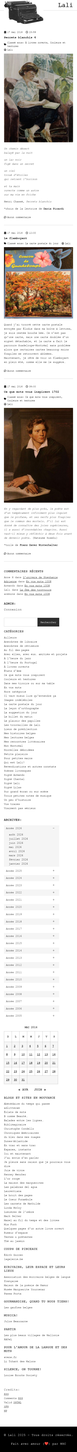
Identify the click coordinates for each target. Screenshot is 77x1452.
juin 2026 (16, 843)
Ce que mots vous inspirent (24, 675)
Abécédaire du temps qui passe (27, 1103)
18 (30, 1063)
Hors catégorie (15, 691)
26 (38, 1071)
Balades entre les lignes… (23, 1120)
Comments (13, 1398)
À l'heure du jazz (17, 658)
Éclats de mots (15, 1112)
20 (46, 1063)
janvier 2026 (18, 863)
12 (38, 1054)
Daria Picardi (53, 208)
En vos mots (12, 687)
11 (30, 1054)
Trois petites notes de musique (27, 795)
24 (23, 1071)
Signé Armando (14, 775)
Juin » (40, 1089)
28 (53, 1071)
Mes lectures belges (19, 737)
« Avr (23, 1089)
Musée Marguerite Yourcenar (24, 1289)
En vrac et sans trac (20, 1145)
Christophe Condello (19, 1128)
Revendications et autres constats (30, 766)
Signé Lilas (12, 787)
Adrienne (10, 581)
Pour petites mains (18, 758)
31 (23, 1079)
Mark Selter (12, 1216)
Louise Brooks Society (20, 1375)
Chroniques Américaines (21, 1132)
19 (38, 1063)
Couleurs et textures (20, 679)
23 (15, 1071)
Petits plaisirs (16, 754)
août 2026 (16, 834)
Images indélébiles (18, 700)
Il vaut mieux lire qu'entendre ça (30, 695)
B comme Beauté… (16, 1116)
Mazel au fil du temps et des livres (31, 1220)
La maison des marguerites (23, 1182)
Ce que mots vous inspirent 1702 (31, 391)
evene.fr (10, 1357)
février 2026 (18, 859)
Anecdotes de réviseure (21, 646)
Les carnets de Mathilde (22, 1203)
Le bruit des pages (18, 1195)
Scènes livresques (17, 770)
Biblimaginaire (15, 1124)
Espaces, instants (17, 1149)
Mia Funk (10, 1224)
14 (53, 1054)
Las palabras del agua (20, 1187)
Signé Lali (12, 783)
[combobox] (21, 622)
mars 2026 (16, 855)
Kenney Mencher (15, 1174)
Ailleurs (10, 637)
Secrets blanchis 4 (20, 37)
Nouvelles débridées (19, 750)
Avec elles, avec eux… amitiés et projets (35, 654)
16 (15, 1063)
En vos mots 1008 (38, 581)
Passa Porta (12, 1293)
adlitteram (12, 1108)
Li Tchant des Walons (20, 1361)
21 (53, 1063)
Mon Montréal (13, 745)
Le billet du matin (18, 716)
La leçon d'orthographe (21, 708)
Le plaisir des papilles (22, 720)
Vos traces (12, 804)
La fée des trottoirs (35, 589)
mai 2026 (15, 847)
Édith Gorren (13, 1255)
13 (46, 1054)
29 (7, 1079)
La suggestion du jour (20, 712)
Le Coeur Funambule (18, 1199)
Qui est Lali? (14, 762)
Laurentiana (12, 1191)
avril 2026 (17, 851)
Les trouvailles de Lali (22, 725)
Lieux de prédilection (20, 729)
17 (23, 1063)
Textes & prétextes (18, 1237)
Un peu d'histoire (17, 800)
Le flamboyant (15, 238)
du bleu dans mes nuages (22, 1137)
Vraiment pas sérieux (20, 808)
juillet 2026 (18, 838)
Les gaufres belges (18, 1307)
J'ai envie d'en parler (21, 1157)
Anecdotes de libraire (20, 641)
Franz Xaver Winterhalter (39, 545)
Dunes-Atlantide (16, 1141)
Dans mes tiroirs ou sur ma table (29, 683)
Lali (65, 5)
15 (7, 1063)
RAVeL (8, 1339)
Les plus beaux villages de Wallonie (31, 1335)
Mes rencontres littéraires (24, 741)
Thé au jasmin (14, 1241)
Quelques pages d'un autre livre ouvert (34, 1228)
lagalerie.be (13, 1259)
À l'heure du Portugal (20, 662)
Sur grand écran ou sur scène (26, 791)
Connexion (13, 609)
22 (7, 1071)
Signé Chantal (14, 779)
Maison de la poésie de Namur (26, 1285)
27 (46, 1071)
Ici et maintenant (17, 1153)
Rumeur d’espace (16, 1232)
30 (15, 1079)
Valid (12, 1402)
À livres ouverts (16, 666)
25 (30, 1071)
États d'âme (12, 670)
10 (23, 1054)
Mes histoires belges (20, 733)
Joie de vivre (14, 1170)
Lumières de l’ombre (19, 1212)
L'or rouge (12, 1178)
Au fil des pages (16, 650)
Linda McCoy (12, 1207)
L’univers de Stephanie (40, 577)
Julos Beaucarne (16, 1321)
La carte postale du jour (23, 704)
